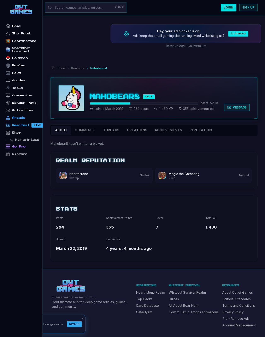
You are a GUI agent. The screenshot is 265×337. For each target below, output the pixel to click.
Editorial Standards (236, 299)
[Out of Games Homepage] (70, 286)
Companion (22, 95)
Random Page (24, 103)
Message (239, 107)
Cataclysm (144, 312)
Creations (137, 130)
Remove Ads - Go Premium (186, 46)
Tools (17, 88)
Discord (20, 154)
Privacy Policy (233, 312)
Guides (174, 299)
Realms (18, 65)
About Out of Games (237, 292)
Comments (85, 130)
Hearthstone (78, 174)
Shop (16, 132)
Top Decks (144, 299)
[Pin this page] (53, 68)
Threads (111, 130)
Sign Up (248, 7)
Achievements (168, 130)
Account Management (239, 325)
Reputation (201, 130)
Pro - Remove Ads (235, 319)
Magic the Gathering (184, 174)
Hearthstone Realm (150, 292)
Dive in (74, 323)
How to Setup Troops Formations (194, 312)
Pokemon (20, 58)
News (16, 73)
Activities (23, 110)
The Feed (21, 33)
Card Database (147, 306)
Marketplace (27, 140)
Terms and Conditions (238, 306)
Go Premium (238, 33)
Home (16, 26)
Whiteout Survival (21, 49)
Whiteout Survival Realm (187, 292)
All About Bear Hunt (183, 306)
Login (228, 7)
